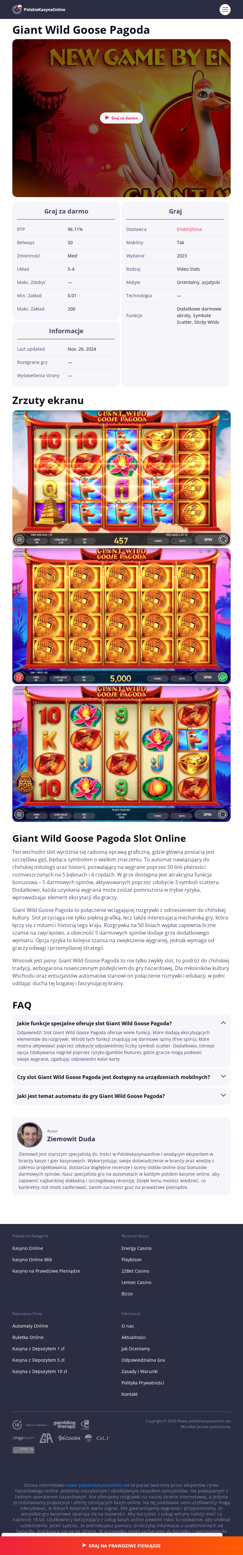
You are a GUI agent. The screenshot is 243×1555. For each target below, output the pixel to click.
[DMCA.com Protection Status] (25, 1450)
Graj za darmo (124, 118)
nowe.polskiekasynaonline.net (98, 1485)
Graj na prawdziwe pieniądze (125, 1546)
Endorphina (189, 229)
